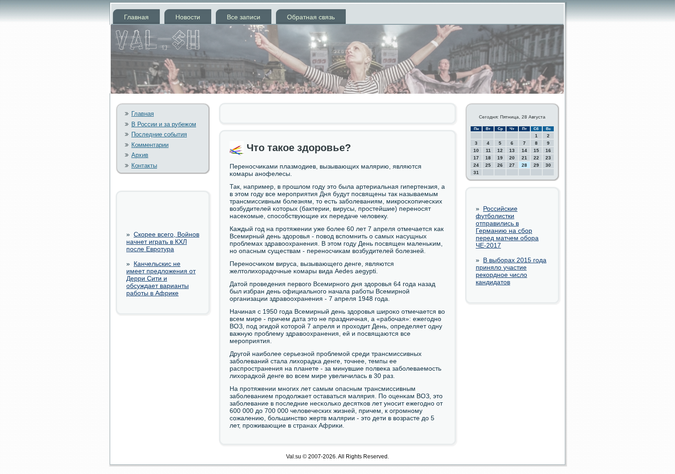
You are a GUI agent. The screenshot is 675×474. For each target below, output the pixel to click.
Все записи (243, 17)
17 (476, 157)
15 (536, 150)
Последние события (159, 134)
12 (500, 150)
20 (512, 157)
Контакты (144, 165)
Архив (139, 155)
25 (488, 165)
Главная (136, 17)
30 (548, 165)
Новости (187, 17)
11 (488, 150)
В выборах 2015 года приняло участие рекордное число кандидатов (511, 271)
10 (476, 150)
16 (548, 150)
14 (524, 150)
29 (536, 165)
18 (488, 157)
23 (548, 157)
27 (512, 165)
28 (524, 165)
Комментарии (150, 144)
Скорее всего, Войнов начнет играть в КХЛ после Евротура (162, 242)
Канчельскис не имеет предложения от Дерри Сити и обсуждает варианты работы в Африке (161, 278)
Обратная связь (311, 17)
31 (476, 172)
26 (500, 165)
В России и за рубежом (163, 124)
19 (500, 157)
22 (536, 157)
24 (476, 165)
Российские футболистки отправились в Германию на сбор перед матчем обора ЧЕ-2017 (507, 227)
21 (524, 157)
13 (512, 150)
